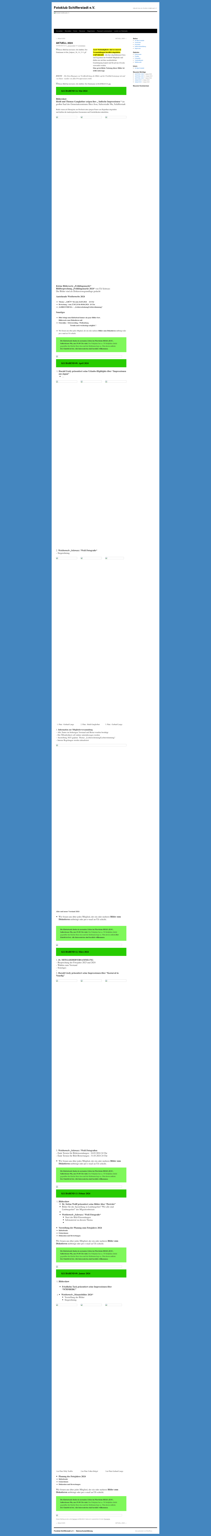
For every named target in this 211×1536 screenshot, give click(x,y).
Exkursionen (138, 54)
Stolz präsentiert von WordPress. (143, 1531)
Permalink (107, 1519)
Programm (137, 44)
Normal (74, 1519)
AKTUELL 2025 (120, 38)
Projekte (137, 56)
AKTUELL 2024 (139, 78)
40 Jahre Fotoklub (139, 40)
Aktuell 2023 (60, 38)
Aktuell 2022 (138, 82)
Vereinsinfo (138, 42)
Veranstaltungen (139, 60)
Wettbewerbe (138, 62)
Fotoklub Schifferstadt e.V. (74, 7)
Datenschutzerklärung (140, 46)
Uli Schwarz (81, 46)
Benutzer (82, 31)
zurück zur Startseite (120, 31)
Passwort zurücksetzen (104, 31)
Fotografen (137, 58)
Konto (75, 31)
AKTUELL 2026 (139, 74)
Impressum (138, 48)
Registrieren (91, 31)
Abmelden (68, 31)
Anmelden (59, 31)
